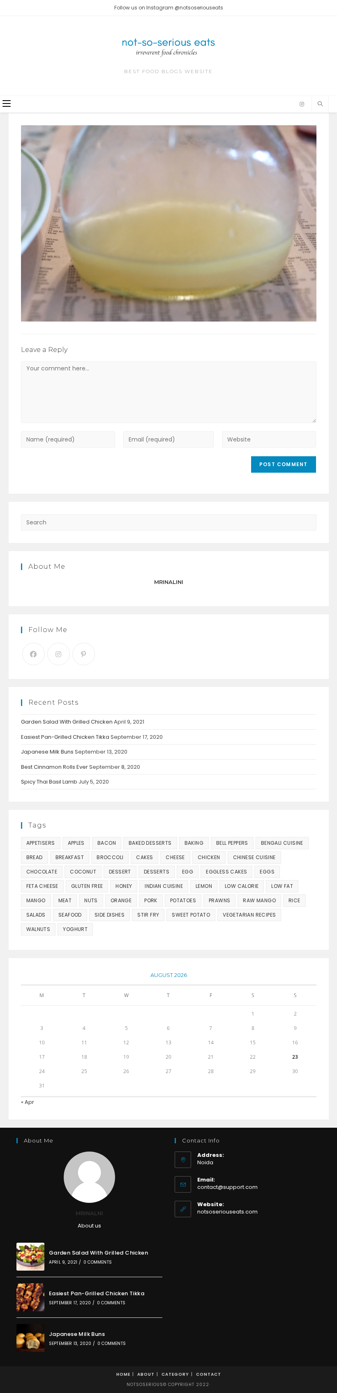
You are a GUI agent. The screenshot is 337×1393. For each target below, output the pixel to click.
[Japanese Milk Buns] (30, 1338)
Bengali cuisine (282, 842)
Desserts (156, 871)
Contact (208, 1374)
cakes (144, 857)
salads (36, 914)
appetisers (40, 842)
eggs (267, 871)
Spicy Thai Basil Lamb (49, 782)
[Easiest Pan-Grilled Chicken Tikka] (30, 1297)
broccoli (110, 857)
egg (187, 871)
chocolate (42, 871)
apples (76, 842)
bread (34, 857)
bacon (106, 842)
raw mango (259, 900)
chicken (209, 857)
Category (175, 1374)
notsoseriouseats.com (227, 1212)
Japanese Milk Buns (47, 752)
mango (36, 900)
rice (294, 900)
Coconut (83, 871)
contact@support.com (227, 1187)
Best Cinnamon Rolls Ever (54, 767)
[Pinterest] (83, 654)
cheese (175, 857)
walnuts (38, 929)
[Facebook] (33, 654)
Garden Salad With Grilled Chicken (67, 722)
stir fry (148, 914)
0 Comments (97, 1262)
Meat (65, 900)
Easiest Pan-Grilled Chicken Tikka (65, 737)
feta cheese (42, 886)
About (146, 1374)
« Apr (27, 1102)
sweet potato (191, 914)
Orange (121, 900)
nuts (91, 900)
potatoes (183, 900)
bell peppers (232, 842)
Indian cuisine (164, 886)
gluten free (87, 886)
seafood (70, 914)
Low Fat (282, 886)
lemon (204, 886)
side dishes (110, 914)
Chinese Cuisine (254, 857)
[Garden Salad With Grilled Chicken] (30, 1257)
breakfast (69, 857)
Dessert (120, 871)
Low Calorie (242, 886)
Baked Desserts (150, 842)
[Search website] (320, 104)
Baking (194, 842)
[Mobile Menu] (6, 104)
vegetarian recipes (249, 914)
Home (123, 1374)
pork (150, 900)
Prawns (219, 900)
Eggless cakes (226, 871)
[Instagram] (301, 104)
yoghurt (75, 929)
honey (123, 886)
